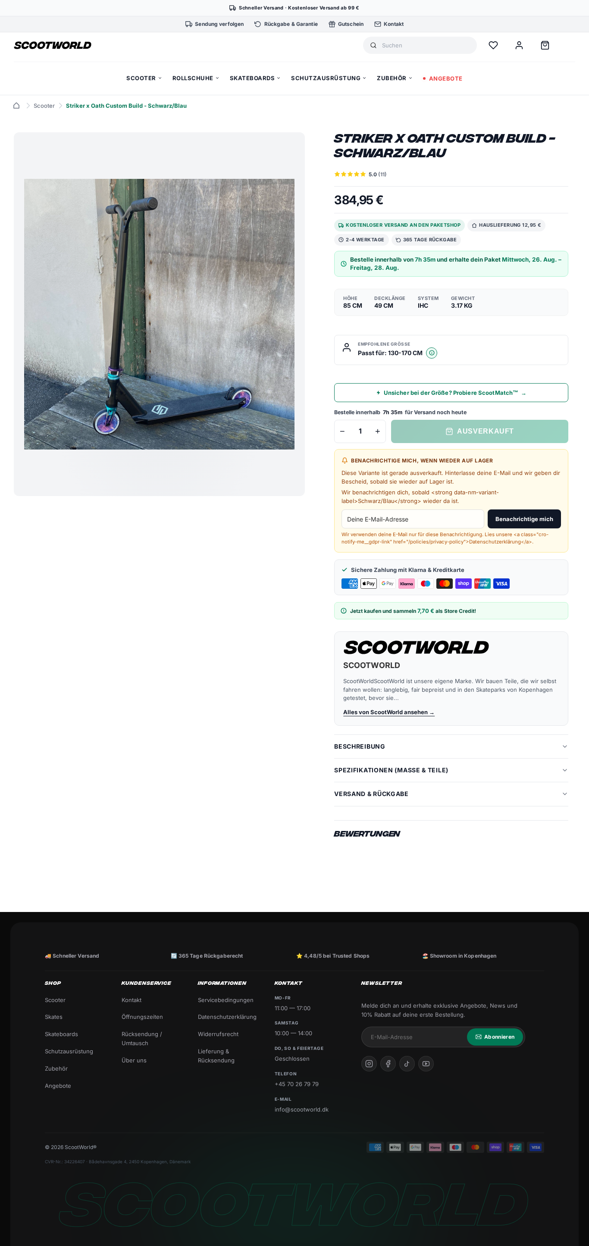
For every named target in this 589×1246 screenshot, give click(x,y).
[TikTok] (407, 1063)
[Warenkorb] (545, 45)
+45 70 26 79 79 (297, 1083)
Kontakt (131, 999)
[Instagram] (369, 1063)
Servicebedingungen (226, 999)
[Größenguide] (431, 353)
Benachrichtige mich (524, 518)
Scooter (44, 105)
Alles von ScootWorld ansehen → (389, 712)
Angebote (58, 1085)
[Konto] (519, 45)
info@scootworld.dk (302, 1109)
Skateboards (61, 1034)
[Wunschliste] (493, 45)
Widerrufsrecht (218, 1034)
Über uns (134, 1060)
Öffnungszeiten (142, 1016)
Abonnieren (499, 1037)
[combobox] (426, 45)
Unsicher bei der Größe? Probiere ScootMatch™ (455, 392)
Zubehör (56, 1068)
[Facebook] (388, 1063)
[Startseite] (16, 106)
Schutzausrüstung (69, 1051)
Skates (54, 1016)
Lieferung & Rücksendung (216, 1056)
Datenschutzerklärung (227, 1016)
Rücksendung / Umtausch (142, 1038)
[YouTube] (426, 1063)
